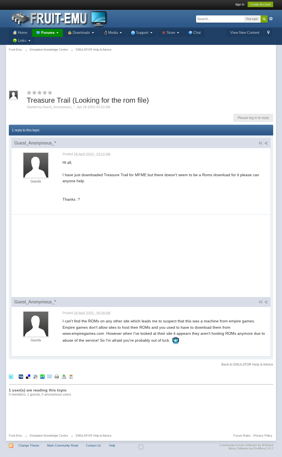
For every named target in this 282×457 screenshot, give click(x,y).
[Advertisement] (141, 74)
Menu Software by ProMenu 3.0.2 (251, 448)
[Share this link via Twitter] (11, 376)
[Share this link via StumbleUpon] (42, 376)
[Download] (64, 376)
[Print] (57, 376)
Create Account (260, 4)
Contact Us (93, 445)
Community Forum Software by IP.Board (246, 445)
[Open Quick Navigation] (268, 33)
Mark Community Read (62, 445)
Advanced (271, 19)
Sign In (239, 4)
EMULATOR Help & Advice (94, 435)
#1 (261, 143)
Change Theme (28, 445)
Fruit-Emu (15, 435)
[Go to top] (141, 447)
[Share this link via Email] (49, 376)
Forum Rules (242, 435)
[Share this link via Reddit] (35, 376)
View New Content (244, 33)
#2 (261, 302)
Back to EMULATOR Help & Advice (247, 364)
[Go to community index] (58, 18)
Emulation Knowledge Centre (49, 435)
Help (112, 445)
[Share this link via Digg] (21, 376)
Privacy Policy (262, 435)
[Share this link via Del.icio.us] (28, 376)
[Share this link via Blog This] (71, 376)
